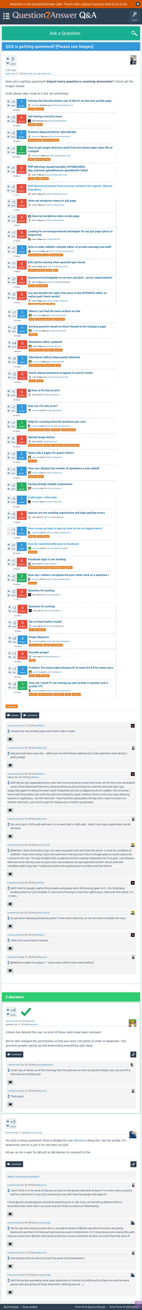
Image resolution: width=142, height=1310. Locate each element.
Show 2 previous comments (23, 1176)
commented (13, 725)
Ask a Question (65, 33)
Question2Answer (97, 1307)
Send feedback (11, 1307)
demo (86, 4)
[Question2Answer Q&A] (55, 14)
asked (8, 73)
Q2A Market (132, 1307)
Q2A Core (33, 73)
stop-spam (11, 706)
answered (10, 1021)
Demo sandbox (30, 1307)
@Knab (79, 1140)
